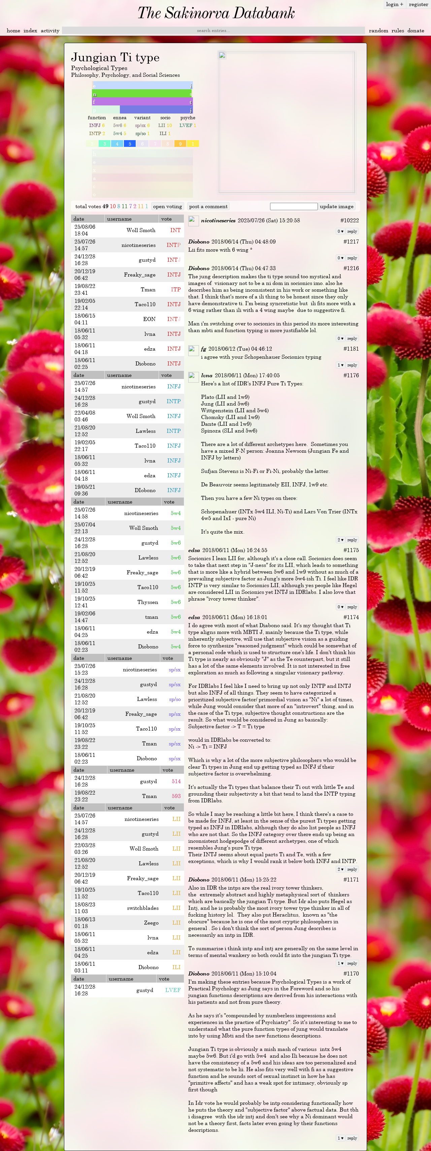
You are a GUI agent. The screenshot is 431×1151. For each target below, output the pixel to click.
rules (398, 30)
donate (415, 30)
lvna (206, 375)
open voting (167, 206)
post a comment (208, 206)
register (418, 4)
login (394, 4)
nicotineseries (218, 220)
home (13, 30)
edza (194, 550)
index (30, 30)
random (378, 30)
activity (50, 30)
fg (203, 348)
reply (352, 231)
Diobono (198, 241)
